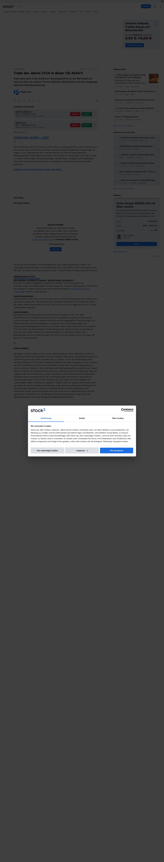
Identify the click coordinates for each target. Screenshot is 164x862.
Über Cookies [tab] (118, 418)
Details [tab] (82, 418)
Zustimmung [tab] (46, 418)
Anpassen (80, 451)
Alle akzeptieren (116, 451)
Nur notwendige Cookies (47, 451)
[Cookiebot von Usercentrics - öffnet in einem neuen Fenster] (122, 410)
